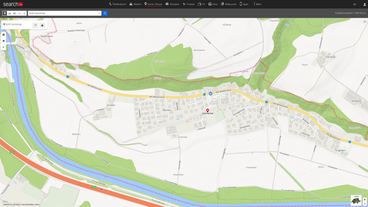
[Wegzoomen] (365, 204)
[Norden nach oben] (365, 26)
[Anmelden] (365, 4)
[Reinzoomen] (365, 200)
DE (354, 4)
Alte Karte (360, 13)
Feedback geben (344, 13)
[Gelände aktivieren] (365, 21)
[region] (184, 112)
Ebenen (3, 41)
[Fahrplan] (42, 25)
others (37, 204)
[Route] (35, 25)
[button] (207, 110)
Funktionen (3, 47)
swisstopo (17, 204)
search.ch (8, 204)
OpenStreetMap (27, 204)
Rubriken (3, 35)
